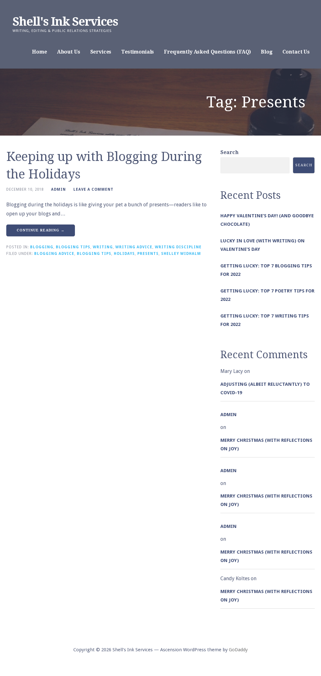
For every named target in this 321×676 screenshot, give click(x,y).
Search (229, 152)
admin (58, 189)
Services (101, 52)
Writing (103, 247)
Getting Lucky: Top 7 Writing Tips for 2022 (264, 320)
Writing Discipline (178, 247)
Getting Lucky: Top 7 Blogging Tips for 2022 (266, 270)
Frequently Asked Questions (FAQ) (207, 52)
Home (39, 52)
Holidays (124, 253)
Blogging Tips (73, 247)
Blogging (41, 247)
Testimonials (137, 52)
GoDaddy (238, 650)
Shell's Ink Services (65, 21)
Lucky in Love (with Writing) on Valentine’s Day (262, 245)
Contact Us (296, 52)
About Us (68, 52)
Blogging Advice (54, 253)
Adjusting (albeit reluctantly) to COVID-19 (265, 388)
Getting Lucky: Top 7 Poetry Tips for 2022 (267, 295)
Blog (266, 52)
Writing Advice (133, 247)
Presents (148, 253)
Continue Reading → (41, 230)
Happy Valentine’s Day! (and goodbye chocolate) (267, 220)
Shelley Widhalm (181, 253)
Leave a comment (93, 189)
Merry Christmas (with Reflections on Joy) (266, 444)
